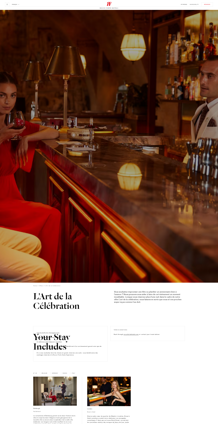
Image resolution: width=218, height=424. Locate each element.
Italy (73, 373)
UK (36, 373)
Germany (55, 373)
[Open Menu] (7, 4)
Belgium (44, 373)
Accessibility (194, 4)
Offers (41, 286)
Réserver (207, 4)
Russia (65, 373)
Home (35, 286)
